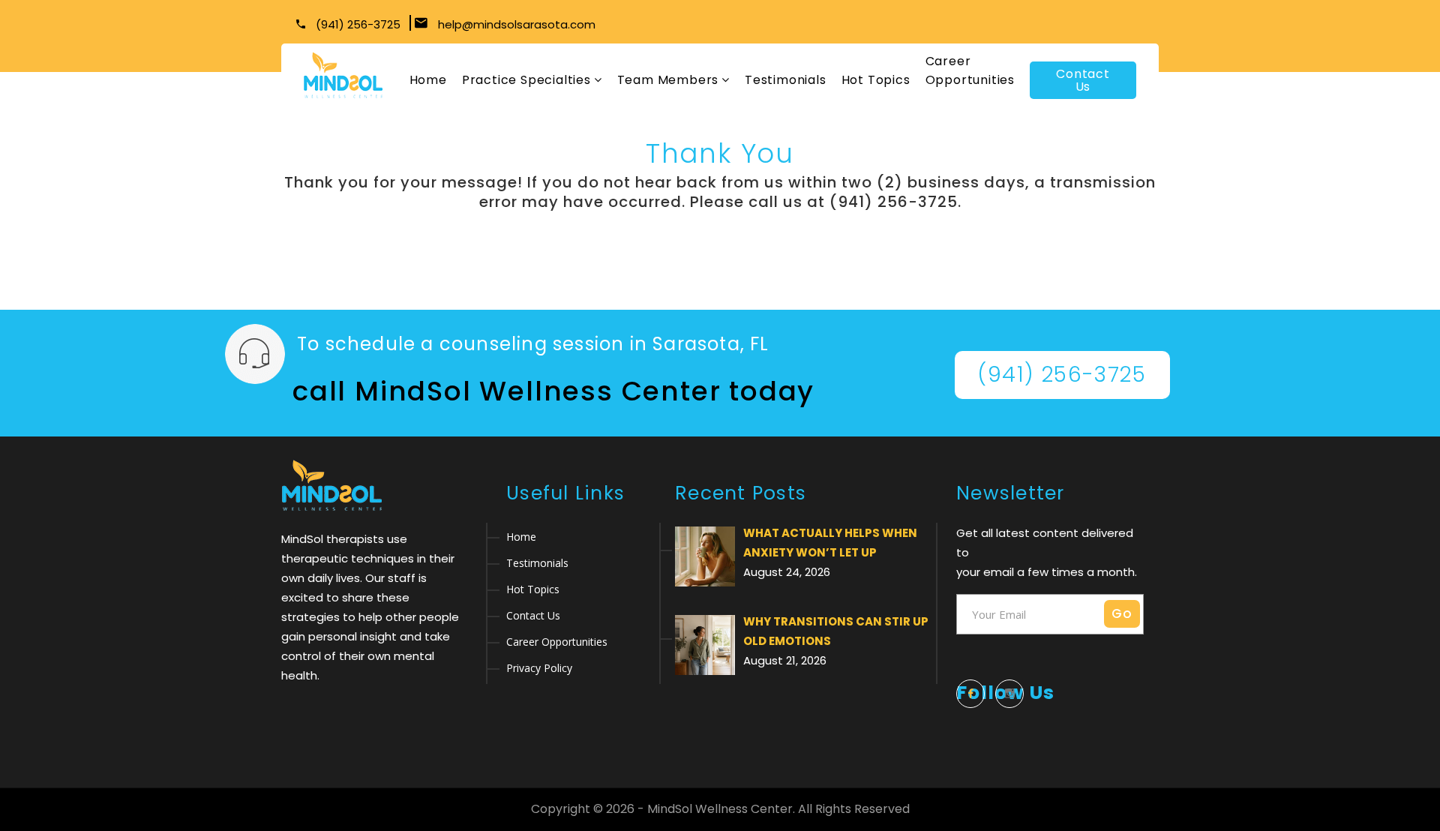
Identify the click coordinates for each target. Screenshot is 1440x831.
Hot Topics (876, 79)
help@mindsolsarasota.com (517, 24)
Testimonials (785, 79)
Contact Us (1083, 80)
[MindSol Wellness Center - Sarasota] (343, 76)
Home (428, 79)
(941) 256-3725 (356, 24)
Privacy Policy (539, 668)
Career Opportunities (970, 70)
